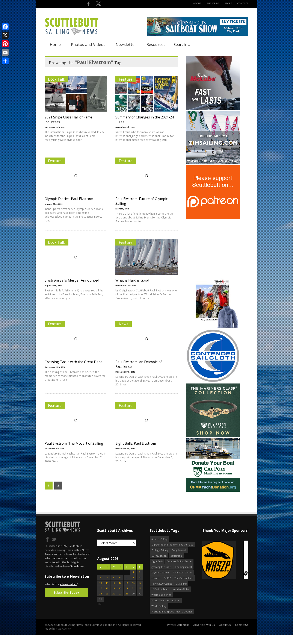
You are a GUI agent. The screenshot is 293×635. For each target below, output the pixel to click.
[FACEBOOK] (88, 4)
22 (133, 588)
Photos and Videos (88, 44)
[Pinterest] (5, 43)
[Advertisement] (213, 247)
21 (126, 588)
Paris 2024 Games (182, 572)
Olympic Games (160, 572)
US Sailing (181, 583)
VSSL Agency (63, 628)
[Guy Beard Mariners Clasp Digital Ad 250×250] (213, 436)
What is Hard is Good (132, 280)
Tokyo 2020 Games (161, 583)
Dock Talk (56, 79)
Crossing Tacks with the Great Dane (74, 361)
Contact (242, 3)
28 (126, 593)
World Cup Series (161, 594)
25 (107, 593)
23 (140, 588)
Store (228, 3)
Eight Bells (157, 561)
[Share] (5, 61)
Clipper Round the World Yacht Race (172, 544)
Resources (155, 44)
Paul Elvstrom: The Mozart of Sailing (74, 443)
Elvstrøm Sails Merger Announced (72, 280)
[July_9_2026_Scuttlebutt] (213, 491)
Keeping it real (183, 566)
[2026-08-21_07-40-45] (197, 34)
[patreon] (213, 218)
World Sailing (158, 606)
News (123, 323)
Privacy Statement (178, 625)
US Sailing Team (160, 589)
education (176, 555)
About (197, 3)
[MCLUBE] (213, 109)
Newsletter (126, 44)
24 (100, 593)
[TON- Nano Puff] (213, 327)
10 (100, 583)
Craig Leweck (179, 550)
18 (107, 588)
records (155, 578)
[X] (5, 35)
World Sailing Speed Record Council (171, 611)
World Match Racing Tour (165, 600)
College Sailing (159, 550)
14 (126, 583)
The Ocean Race (184, 578)
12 (113, 583)
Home (55, 44)
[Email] (5, 52)
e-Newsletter (75, 566)
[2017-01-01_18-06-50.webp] (225, 560)
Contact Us (241, 625)
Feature (125, 79)
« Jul (99, 604)
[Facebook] (5, 26)
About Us (225, 625)
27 (120, 593)
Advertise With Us (204, 625)
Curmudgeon (159, 555)
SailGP (167, 578)
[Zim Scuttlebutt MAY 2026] (213, 163)
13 (120, 583)
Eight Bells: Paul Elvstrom (135, 443)
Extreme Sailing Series (179, 561)
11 (107, 583)
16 (140, 583)
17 (100, 588)
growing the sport (161, 566)
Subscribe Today (66, 592)
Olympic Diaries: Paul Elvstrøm (69, 198)
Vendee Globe (181, 589)
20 (120, 588)
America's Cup (159, 539)
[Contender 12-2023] (213, 381)
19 (113, 588)
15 (133, 583)
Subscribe (213, 3)
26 (113, 593)
